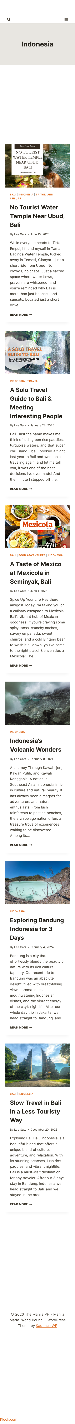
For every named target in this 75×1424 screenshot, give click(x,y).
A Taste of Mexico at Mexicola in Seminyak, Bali (35, 573)
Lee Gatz (20, 234)
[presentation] (37, 166)
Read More (21, 314)
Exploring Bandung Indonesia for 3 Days (37, 929)
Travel (32, 381)
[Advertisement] (37, 104)
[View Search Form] (8, 19)
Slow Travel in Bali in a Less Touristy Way (35, 1111)
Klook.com (8, 1419)
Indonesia (26, 194)
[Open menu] (66, 19)
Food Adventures (32, 555)
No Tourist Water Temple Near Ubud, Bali (37, 216)
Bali (13, 194)
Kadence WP (46, 1326)
